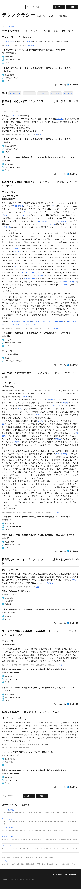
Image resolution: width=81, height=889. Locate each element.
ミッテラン (65, 285)
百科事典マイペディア (14, 559)
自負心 (20, 409)
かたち (40, 421)
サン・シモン (28, 212)
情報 (28, 45)
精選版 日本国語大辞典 (14, 101)
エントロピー (43, 93)
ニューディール (49, 224)
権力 (53, 206)
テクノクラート (8, 41)
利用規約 (47, 874)
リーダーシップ (29, 93)
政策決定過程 (18, 206)
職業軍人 (16, 248)
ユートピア (38, 415)
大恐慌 (58, 439)
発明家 (51, 400)
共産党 (15, 267)
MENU (4, 2)
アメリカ (15, 116)
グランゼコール (29, 279)
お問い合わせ (73, 874)
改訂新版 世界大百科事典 (17, 372)
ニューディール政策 (58, 221)
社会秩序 (16, 442)
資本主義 (7, 227)
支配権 (29, 41)
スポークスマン (61, 454)
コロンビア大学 (14, 93)
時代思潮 (64, 403)
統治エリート (18, 251)
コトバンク (12, 7)
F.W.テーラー (57, 406)
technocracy (11, 26)
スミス (25, 215)
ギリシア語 (68, 93)
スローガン (24, 397)
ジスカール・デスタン (68, 282)
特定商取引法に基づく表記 (59, 874)
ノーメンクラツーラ (28, 273)
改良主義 (15, 321)
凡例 (32, 45)
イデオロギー (56, 93)
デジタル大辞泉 (11, 31)
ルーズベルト (43, 221)
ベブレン (10, 324)
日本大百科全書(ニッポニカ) (18, 181)
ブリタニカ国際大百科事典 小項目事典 (23, 631)
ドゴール (41, 276)
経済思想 (59, 119)
